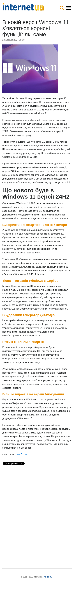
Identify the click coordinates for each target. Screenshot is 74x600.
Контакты (48, 577)
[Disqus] (37, 514)
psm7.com (21, 454)
